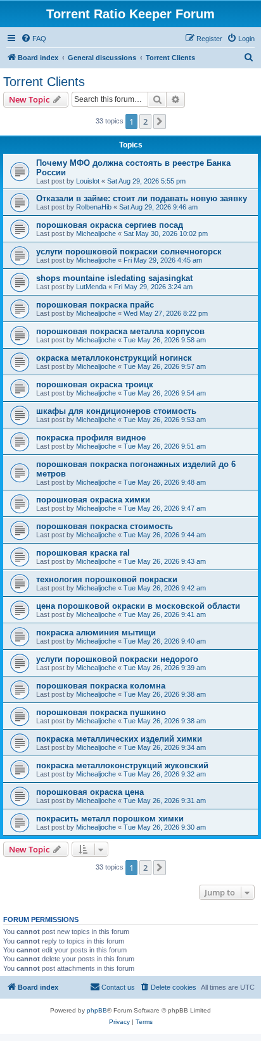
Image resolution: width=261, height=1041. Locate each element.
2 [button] (145, 121)
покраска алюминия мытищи (96, 632)
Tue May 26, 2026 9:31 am (165, 800)
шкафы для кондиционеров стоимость (116, 411)
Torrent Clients (44, 82)
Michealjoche (96, 233)
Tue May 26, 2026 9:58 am (165, 340)
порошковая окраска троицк (94, 384)
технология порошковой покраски (106, 579)
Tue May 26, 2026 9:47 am (165, 508)
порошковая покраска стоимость (104, 526)
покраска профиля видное (91, 437)
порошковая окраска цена (90, 792)
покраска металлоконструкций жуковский (122, 765)
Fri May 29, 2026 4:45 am (163, 260)
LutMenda (91, 286)
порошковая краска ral (83, 553)
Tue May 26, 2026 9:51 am (165, 446)
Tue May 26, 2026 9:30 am (165, 827)
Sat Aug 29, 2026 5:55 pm (146, 181)
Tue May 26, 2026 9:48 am (165, 482)
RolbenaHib (93, 207)
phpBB (97, 1010)
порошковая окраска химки (93, 499)
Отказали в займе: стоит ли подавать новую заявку (141, 198)
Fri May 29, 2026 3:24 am (153, 286)
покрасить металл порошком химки (110, 818)
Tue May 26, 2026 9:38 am (165, 694)
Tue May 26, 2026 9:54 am (165, 393)
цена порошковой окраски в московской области (138, 606)
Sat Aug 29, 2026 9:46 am (158, 207)
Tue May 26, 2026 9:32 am (165, 774)
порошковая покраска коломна (100, 685)
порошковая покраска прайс (95, 304)
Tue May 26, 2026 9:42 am (165, 588)
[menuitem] (33, 38)
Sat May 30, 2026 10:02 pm (166, 233)
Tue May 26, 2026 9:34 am (165, 747)
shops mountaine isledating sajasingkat (114, 278)
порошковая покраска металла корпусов (120, 331)
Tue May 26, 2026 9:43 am (165, 561)
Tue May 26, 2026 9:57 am (165, 366)
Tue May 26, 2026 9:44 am (165, 535)
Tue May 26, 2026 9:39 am (165, 667)
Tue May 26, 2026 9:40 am (165, 641)
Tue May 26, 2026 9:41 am (165, 614)
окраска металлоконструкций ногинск (114, 358)
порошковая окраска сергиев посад (109, 225)
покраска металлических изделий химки (119, 739)
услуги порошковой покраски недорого (117, 659)
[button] (159, 121)
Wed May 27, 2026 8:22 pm (166, 313)
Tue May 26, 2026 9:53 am (165, 419)
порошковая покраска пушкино (101, 712)
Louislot (87, 181)
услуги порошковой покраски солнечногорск (129, 251)
